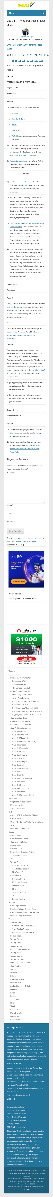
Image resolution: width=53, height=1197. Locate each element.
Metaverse (13, 798)
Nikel (12, 1003)
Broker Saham (16, 849)
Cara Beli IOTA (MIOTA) (22, 778)
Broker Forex (15, 875)
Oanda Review (18, 886)
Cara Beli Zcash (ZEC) (21, 768)
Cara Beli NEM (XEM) (21, 788)
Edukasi (13, 976)
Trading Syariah (16, 956)
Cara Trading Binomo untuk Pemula (24, 912)
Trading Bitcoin (16, 939)
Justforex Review (19, 892)
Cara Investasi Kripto (18, 718)
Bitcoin (13, 996)
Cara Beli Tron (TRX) (20, 762)
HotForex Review (19, 879)
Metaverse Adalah (17, 805)
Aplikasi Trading (16, 922)
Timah (12, 1006)
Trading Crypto (16, 946)
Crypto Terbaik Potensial (20, 691)
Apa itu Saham (16, 835)
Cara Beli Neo (17, 772)
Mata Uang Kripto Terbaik (22, 695)
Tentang (12, 671)
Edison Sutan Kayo (26, 37)
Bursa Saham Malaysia (16, 1120)
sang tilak (10, 1068)
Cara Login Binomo (18, 906)
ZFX (14, 896)
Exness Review (18, 899)
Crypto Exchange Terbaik (20, 721)
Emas (12, 993)
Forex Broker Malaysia (16, 1110)
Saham (11, 832)
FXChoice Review (19, 882)
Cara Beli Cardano (19, 755)
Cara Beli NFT (16, 818)
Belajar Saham (16, 845)
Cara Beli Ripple (18, 751)
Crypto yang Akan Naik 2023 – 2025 (26, 715)
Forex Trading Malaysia (16, 1117)
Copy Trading (15, 966)
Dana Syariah (15, 983)
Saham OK (28, 1187)
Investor (13, 973)
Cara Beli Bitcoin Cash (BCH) (24, 741)
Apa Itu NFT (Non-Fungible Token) (24, 815)
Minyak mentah (16, 1013)
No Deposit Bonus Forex (20, 963)
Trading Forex (15, 862)
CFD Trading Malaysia (16, 1127)
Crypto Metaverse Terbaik (20, 802)
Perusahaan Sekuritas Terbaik (22, 852)
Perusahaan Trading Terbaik (23, 932)
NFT (10, 812)
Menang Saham (13, 1124)
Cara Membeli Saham (19, 842)
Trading (11, 919)
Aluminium (14, 999)
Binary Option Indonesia (20, 949)
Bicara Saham (12, 1075)
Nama (10, 505)
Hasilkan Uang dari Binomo (21, 916)
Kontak (26, 1189)
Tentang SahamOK (23, 1095)
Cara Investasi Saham (19, 839)
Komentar (11, 472)
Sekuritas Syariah (19, 855)
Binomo (12, 902)
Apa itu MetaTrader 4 (20, 869)
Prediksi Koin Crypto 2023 (20, 678)
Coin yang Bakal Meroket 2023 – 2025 (27, 711)
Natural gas (15, 1016)
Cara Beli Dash (18, 765)
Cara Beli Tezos (18, 782)
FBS (14, 889)
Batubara (14, 1009)
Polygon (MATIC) (19, 681)
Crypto (11, 674)
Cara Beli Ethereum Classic (23, 795)
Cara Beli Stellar (18, 758)
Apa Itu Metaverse (17, 808)
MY (8, 1104)
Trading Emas (16, 953)
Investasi (12, 969)
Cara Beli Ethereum (20, 735)
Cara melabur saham (15, 1107)
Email (10, 513)
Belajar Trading (16, 936)
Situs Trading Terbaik (20, 929)
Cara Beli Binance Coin (21, 738)
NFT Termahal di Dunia (19, 829)
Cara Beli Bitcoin (19, 731)
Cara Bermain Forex (20, 865)
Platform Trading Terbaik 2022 (24, 926)
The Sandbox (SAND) (21, 688)
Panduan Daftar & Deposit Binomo (24, 909)
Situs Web (11, 521)
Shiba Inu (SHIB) (19, 684)
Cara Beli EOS (18, 775)
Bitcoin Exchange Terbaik (20, 725)
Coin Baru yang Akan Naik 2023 (25, 708)
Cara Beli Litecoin (19, 745)
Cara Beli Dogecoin (20, 748)
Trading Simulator (17, 959)
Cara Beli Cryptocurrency (20, 728)
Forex (11, 859)
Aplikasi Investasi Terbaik (20, 986)
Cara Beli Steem (18, 792)
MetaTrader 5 (17, 872)
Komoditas (13, 989)
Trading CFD (15, 942)
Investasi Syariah (17, 979)
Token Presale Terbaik (21, 698)
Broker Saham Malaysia (16, 1114)
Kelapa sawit (15, 1020)
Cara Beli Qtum (18, 785)
